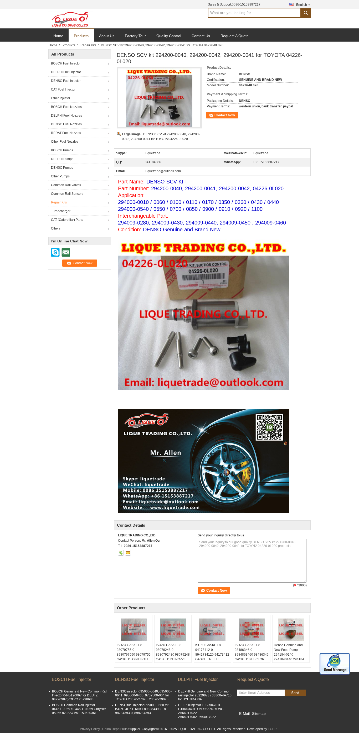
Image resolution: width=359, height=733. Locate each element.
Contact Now (224, 115)
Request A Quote (234, 36)
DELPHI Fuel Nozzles (66, 115)
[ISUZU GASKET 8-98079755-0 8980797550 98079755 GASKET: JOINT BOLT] (133, 629)
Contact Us (201, 36)
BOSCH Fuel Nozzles (66, 107)
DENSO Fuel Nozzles (66, 124)
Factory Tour (135, 36)
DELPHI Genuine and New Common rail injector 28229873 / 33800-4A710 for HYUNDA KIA (205, 695)
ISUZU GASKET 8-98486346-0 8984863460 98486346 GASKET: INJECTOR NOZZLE (252, 654)
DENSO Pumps (62, 167)
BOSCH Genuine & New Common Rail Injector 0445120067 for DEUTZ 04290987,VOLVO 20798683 (79, 695)
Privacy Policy (90, 729)
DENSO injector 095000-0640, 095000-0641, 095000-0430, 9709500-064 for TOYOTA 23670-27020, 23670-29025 (143, 695)
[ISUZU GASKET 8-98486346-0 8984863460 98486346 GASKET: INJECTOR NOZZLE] (251, 629)
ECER (272, 729)
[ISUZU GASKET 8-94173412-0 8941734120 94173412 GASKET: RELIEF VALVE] (212, 629)
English (301, 5)
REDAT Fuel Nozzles (66, 133)
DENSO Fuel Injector (66, 81)
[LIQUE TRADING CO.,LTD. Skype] (121, 553)
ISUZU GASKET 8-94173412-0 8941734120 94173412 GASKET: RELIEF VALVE (212, 654)
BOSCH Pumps (62, 150)
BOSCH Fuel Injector (66, 63)
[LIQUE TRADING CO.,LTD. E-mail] (128, 553)
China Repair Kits (114, 729)
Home (58, 36)
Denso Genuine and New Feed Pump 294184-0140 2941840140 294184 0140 (289, 654)
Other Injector (60, 98)
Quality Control (168, 36)
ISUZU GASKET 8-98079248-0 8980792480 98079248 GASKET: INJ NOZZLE (173, 652)
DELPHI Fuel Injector (66, 72)
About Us (106, 36)
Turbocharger (60, 211)
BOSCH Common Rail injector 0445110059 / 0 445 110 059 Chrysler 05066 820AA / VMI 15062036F (79, 709)
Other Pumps (60, 176)
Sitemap (259, 713)
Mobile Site (248, 720)
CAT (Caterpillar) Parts (67, 220)
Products (81, 36)
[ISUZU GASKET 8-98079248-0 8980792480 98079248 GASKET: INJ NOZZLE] (173, 629)
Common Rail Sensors (67, 194)
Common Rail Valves (66, 185)
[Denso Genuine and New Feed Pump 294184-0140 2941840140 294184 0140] (291, 629)
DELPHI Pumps (62, 159)
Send (295, 693)
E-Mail (244, 713)
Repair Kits (88, 45)
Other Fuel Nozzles (64, 141)
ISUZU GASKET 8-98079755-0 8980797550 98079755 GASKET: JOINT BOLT (134, 652)
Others (55, 228)
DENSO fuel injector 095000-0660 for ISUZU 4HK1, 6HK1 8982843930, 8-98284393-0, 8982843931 (141, 709)
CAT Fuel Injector (63, 89)
